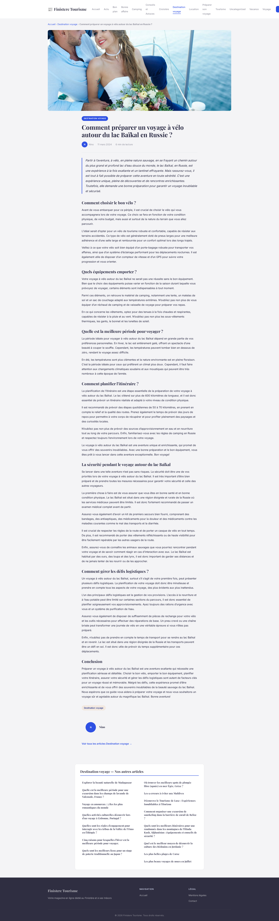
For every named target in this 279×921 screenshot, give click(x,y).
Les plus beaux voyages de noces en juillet (167, 861)
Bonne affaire (124, 9)
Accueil (96, 9)
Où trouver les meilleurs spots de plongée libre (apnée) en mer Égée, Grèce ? (167, 784)
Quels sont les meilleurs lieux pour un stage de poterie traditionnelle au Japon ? (107, 852)
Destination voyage (179, 9)
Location (194, 9)
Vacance (254, 9)
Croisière (164, 9)
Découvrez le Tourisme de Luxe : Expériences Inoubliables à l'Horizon (170, 802)
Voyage (267, 9)
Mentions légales (197, 895)
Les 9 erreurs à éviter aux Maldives (164, 793)
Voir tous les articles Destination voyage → (107, 743)
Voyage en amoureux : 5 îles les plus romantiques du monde (102, 806)
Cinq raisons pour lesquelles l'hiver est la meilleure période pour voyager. (105, 841)
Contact (193, 901)
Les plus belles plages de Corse (161, 854)
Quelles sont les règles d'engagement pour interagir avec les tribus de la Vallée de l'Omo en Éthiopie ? (108, 829)
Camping (137, 9)
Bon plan (115, 9)
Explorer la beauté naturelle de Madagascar (107, 782)
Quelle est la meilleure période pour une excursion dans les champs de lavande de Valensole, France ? (105, 793)
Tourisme (221, 9)
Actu (106, 9)
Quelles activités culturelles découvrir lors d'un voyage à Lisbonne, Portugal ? (106, 816)
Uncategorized (238, 9)
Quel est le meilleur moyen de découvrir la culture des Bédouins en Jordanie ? (168, 845)
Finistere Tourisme (67, 9)
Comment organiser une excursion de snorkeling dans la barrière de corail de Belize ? (170, 815)
